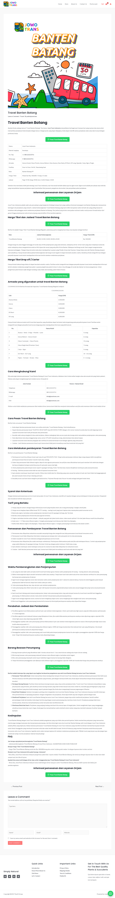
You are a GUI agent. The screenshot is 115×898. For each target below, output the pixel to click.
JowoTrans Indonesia (53, 128)
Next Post (100, 786)
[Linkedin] (18, 876)
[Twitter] (9, 876)
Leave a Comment (13, 116)
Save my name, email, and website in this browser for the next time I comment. (34, 838)
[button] (110, 893)
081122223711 (29, 154)
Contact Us (83, 4)
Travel (22, 116)
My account (93, 4)
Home (60, 4)
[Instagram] (5, 876)
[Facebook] (13, 876)
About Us (74, 4)
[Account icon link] (110, 4)
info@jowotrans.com (53, 396)
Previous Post (16, 786)
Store (66, 4)
